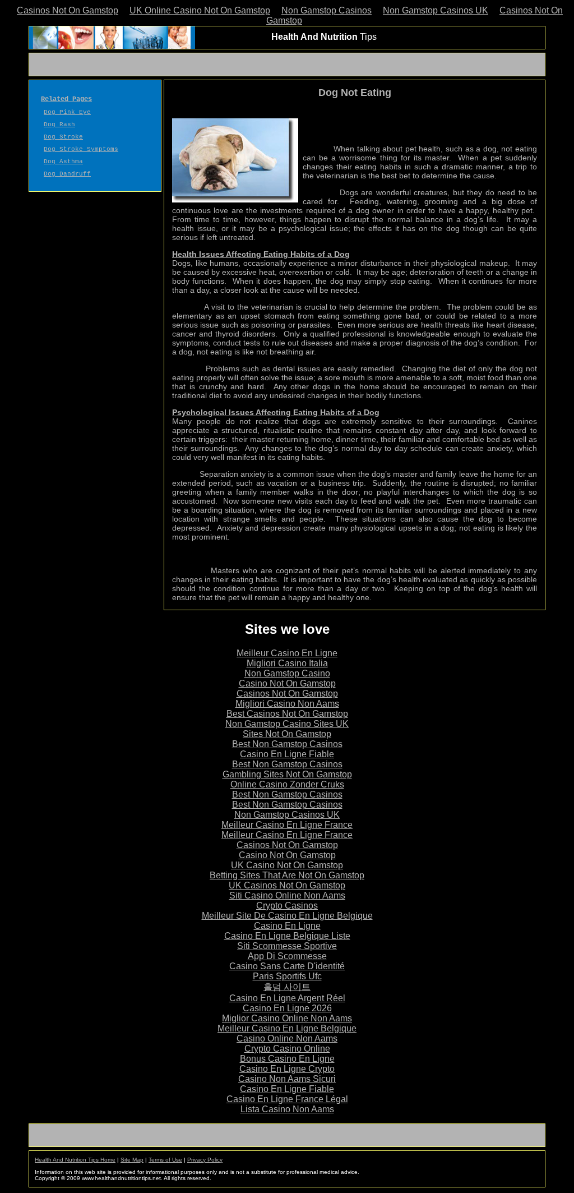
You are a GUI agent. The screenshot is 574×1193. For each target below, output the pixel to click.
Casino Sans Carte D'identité (287, 966)
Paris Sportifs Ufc (287, 976)
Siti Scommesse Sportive (287, 946)
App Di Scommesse (287, 956)
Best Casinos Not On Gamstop (287, 713)
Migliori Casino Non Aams (287, 703)
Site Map (132, 1160)
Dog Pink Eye (67, 112)
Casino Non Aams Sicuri (287, 1079)
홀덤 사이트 (287, 987)
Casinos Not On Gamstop (67, 10)
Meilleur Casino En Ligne (287, 653)
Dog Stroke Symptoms (81, 149)
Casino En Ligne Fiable (287, 754)
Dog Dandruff (67, 174)
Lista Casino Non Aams (287, 1109)
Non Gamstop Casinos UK (435, 10)
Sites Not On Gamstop (287, 734)
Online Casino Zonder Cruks (287, 784)
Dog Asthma (63, 161)
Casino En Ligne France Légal (287, 1099)
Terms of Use (165, 1160)
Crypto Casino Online (287, 1048)
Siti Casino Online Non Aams (287, 895)
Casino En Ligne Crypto (287, 1069)
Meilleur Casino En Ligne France (287, 825)
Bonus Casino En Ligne (287, 1058)
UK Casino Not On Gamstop (287, 865)
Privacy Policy (205, 1160)
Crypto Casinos (287, 905)
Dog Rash (59, 124)
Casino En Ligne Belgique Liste (287, 936)
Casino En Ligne (287, 926)
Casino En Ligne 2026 (287, 1008)
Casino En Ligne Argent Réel (287, 998)
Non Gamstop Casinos (326, 10)
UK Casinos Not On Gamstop (287, 885)
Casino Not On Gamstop (287, 683)
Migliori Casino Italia (287, 663)
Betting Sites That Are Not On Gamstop (287, 875)
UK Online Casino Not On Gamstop (199, 10)
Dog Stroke (63, 136)
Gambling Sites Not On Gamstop (287, 774)
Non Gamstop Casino (287, 673)
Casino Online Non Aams (287, 1038)
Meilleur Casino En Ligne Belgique (287, 1028)
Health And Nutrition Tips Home (75, 1160)
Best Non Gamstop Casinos (287, 744)
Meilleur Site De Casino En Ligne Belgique (287, 915)
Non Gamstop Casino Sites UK (287, 724)
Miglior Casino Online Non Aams (287, 1018)
